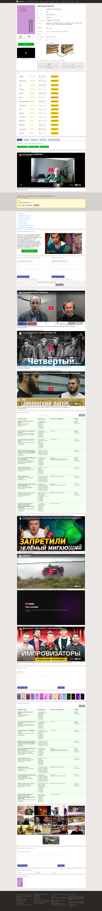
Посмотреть (55, 76)
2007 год (20, 872)
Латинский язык (37, 898)
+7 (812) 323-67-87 (77, 492)
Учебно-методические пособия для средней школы (41, 895)
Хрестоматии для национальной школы (42, 900)
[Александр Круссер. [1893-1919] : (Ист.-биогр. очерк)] (32, 697)
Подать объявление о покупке (24, 261)
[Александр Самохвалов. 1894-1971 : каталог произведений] (64, 697)
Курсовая (53, 31)
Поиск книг (30, 1)
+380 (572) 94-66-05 (77, 422)
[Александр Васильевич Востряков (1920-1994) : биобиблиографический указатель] (28, 697)
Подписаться (59, 284)
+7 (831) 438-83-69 (77, 458)
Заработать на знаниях (53, 139)
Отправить (61, 687)
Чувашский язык (19, 901)
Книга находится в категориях (26, 227)
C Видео (77, 1)
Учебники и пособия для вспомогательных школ (21, 899)
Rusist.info (21, 1)
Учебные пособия (20, 903)
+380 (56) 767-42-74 (77, 430)
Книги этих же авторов (24, 217)
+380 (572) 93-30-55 (77, 421)
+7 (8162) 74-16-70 (77, 450)
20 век (51, 1)
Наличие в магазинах (24, 224)
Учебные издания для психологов (58, 903)
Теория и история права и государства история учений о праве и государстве (76, 902)
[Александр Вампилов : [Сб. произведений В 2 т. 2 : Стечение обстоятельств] (69, 697)
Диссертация (65, 31)
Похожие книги (22, 222)
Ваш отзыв (20, 671)
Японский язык (71, 906)
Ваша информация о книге (24, 851)
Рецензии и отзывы (23, 220)
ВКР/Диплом (59, 31)
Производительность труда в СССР (23, 894)
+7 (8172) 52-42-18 (77, 476)
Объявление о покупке (24, 215)
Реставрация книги (50, 43)
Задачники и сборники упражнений (24, 904)
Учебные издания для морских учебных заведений (24, 896)
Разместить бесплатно (58, 276)
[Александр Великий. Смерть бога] (60, 697)
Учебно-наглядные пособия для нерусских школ (57, 901)
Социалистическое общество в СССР (41, 902)
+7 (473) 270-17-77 (77, 467)
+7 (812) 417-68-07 (77, 483)
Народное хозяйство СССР (39, 903)
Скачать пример (44, 147)
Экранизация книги (26, 58)
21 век (56, 1)
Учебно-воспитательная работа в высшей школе (59, 898)
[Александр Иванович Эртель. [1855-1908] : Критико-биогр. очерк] (55, 697)
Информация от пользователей (26, 225)
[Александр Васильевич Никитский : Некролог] (51, 697)
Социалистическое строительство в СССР (59, 894)
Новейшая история (72, 904)
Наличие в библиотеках (24, 219)
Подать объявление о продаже (60, 261)
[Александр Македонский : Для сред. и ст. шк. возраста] (78, 697)
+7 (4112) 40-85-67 (77, 439)
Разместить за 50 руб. (23, 276)
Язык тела (53, 896)
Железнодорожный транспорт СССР (75, 896)
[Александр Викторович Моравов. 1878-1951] (23, 697)
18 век (41, 1)
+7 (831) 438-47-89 (77, 459)
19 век (46, 1)
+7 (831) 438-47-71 (77, 457)
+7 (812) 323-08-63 (77, 493)
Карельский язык (71, 894)
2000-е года (38, 872)
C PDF (71, 1)
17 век (36, 1)
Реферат (48, 31)
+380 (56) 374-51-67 (77, 431)
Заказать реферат (22, 147)
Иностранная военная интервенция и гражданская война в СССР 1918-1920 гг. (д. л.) (76, 899)
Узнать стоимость (33, 147)
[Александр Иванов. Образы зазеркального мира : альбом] (19, 697)
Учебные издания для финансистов (58, 904)
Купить (26, 44)
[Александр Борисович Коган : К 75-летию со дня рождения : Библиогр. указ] (42, 697)
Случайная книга (64, 1)
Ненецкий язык (37, 897)
